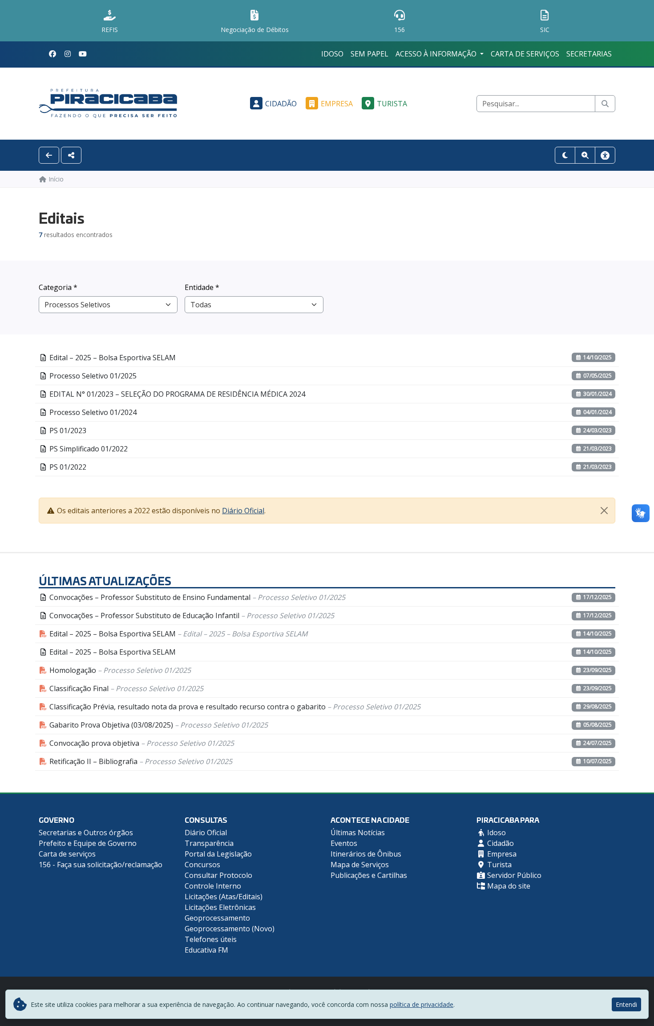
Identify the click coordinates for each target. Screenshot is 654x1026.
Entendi (626, 1004)
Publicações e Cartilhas (369, 875)
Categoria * (58, 287)
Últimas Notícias (358, 832)
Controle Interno (213, 886)
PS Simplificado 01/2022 (88, 449)
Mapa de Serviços (360, 864)
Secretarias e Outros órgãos (86, 832)
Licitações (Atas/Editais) (223, 896)
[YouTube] (82, 53)
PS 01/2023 (67, 430)
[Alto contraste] (565, 155)
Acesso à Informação (437, 54)
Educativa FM (206, 950)
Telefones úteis (211, 939)
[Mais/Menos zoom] (585, 155)
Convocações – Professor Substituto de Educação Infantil (191, 615)
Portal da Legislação (218, 854)
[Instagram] (67, 53)
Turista (392, 104)
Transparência (209, 843)
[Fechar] (604, 510)
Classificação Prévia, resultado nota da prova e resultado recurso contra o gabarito (234, 707)
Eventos (344, 843)
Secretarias (589, 54)
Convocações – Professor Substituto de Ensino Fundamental (196, 597)
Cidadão (281, 104)
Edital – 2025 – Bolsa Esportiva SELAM (112, 357)
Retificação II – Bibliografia (140, 761)
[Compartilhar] (71, 155)
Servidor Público (513, 875)
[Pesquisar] (605, 103)
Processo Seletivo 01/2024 (92, 412)
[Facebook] (52, 53)
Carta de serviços (525, 54)
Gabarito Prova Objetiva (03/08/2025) (158, 725)
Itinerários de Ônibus (366, 854)
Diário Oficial (243, 510)
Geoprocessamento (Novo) (230, 928)
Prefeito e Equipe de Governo (88, 843)
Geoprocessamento (217, 918)
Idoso (332, 54)
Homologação (119, 670)
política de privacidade (421, 1004)
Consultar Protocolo (218, 875)
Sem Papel (369, 54)
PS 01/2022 (67, 467)
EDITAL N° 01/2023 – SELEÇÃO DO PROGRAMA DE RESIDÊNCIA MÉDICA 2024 (176, 394)
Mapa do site (507, 886)
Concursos (202, 864)
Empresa (337, 104)
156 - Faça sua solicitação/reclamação (100, 864)
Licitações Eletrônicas (220, 907)
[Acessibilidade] (605, 155)
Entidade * (202, 287)
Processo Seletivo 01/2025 (92, 376)
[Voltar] (49, 155)
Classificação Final (125, 688)
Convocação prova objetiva (141, 743)
